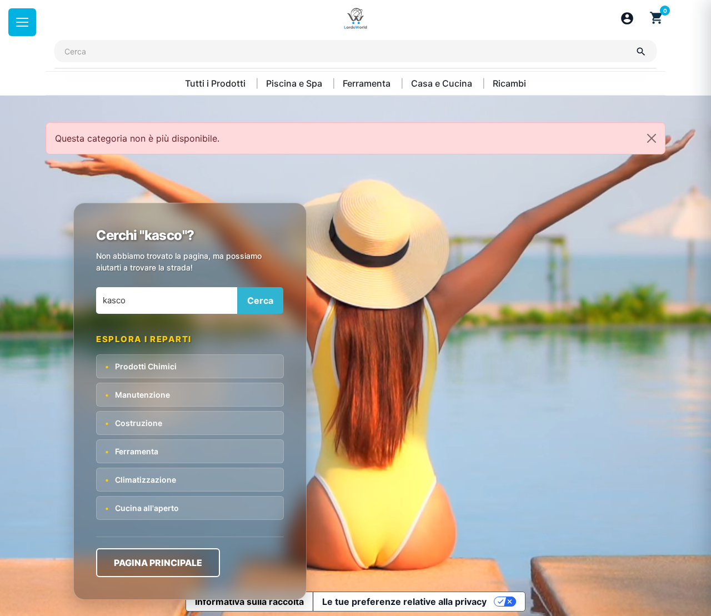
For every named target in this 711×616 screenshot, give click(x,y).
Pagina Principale (158, 562)
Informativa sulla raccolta (249, 601)
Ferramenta (368, 83)
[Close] (651, 138)
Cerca (260, 300)
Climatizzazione (140, 479)
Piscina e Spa (295, 83)
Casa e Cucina (442, 83)
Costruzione (133, 423)
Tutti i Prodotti (216, 83)
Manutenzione (137, 394)
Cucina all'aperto (142, 508)
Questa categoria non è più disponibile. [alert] (137, 138)
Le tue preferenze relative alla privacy (404, 601)
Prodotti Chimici (141, 366)
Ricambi (509, 83)
